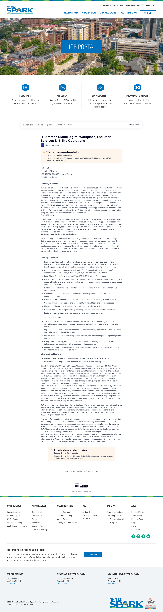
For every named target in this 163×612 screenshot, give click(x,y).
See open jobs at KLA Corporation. (59, 155)
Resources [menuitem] (107, 6)
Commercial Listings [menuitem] (114, 512)
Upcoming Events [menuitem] (108, 13)
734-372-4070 (62, 583)
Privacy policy (76, 491)
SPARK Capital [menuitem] (12, 519)
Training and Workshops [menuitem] (67, 522)
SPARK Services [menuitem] (71, 13)
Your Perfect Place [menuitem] (39, 515)
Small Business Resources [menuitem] (17, 526)
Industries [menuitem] (36, 522)
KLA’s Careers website (87, 429)
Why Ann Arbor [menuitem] (89, 13)
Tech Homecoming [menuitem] (64, 515)
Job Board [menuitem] (86, 512)
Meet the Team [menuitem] (137, 519)
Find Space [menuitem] (132, 13)
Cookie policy (87, 491)
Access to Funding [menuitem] (14, 522)
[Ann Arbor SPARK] (150, 603)
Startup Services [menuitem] (13, 512)
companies (45, 125)
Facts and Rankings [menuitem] (40, 530)
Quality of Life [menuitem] (37, 512)
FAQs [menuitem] (133, 522)
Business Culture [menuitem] (39, 526)
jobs (28, 125)
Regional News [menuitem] (137, 512)
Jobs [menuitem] (122, 13)
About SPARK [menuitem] (136, 515)
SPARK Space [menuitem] (111, 522)
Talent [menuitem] (34, 519)
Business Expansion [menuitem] (15, 515)
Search (149, 6)
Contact (148, 13)
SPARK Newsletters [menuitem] (133, 6)
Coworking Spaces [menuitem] (114, 515)
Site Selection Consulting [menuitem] (116, 519)
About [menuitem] (115, 6)
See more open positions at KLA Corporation (81, 471)
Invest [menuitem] (122, 6)
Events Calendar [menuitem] (63, 512)
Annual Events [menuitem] (62, 519)
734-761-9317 (12, 583)
